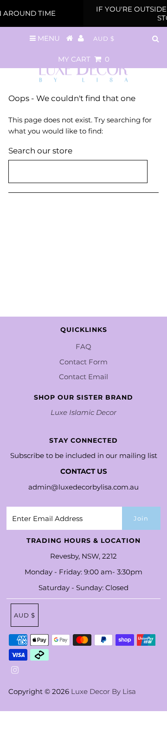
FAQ (83, 346)
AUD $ (104, 38)
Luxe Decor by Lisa (103, 691)
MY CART (83, 59)
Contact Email (83, 376)
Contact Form (83, 361)
